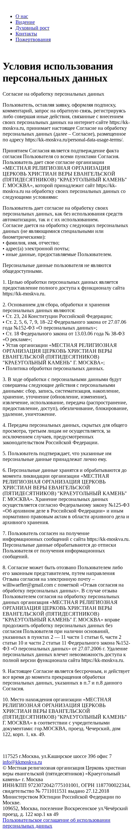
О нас (21, 16)
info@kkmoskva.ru (22, 762)
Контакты (26, 33)
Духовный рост (32, 28)
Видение (25, 22)
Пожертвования (33, 39)
